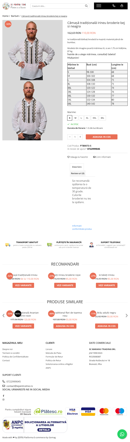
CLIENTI (50, 342)
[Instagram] (3, 399)
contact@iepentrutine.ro (19, 386)
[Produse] (99, 6)
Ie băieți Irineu (106, 274)
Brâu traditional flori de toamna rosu (65, 314)
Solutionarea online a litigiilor (59, 364)
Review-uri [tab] (77, 173)
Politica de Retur (53, 360)
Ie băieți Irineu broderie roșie (65, 274)
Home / (6, 15)
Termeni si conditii (11, 353)
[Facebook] (3, 395)
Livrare (49, 349)
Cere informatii (103, 156)
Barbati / (16, 15)
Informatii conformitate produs (82, 227)
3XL (102, 117)
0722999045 (13, 381)
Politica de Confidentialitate (15, 356)
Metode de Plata (53, 353)
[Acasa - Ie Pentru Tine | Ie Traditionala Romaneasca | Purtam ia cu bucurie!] (14, 6)
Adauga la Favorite (79, 156)
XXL (94, 117)
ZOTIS (20, 437)
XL (87, 117)
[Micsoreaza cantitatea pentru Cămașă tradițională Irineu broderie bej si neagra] (69, 136)
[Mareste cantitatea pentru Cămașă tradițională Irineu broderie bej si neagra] (80, 136)
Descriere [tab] (76, 166)
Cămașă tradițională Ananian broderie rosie (23, 314)
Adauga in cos (102, 136)
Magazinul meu (12, 342)
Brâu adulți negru (106, 312)
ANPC (48, 367)
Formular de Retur (54, 356)
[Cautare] (86, 6)
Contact (6, 360)
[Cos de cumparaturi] (121, 6)
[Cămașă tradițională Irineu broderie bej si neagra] (32, 50)
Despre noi (7, 349)
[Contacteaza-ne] (113, 6)
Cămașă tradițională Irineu (23, 274)
